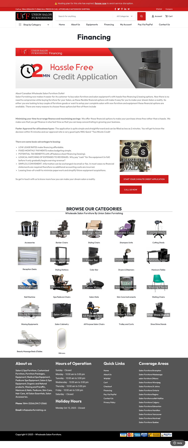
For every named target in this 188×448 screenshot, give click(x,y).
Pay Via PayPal (145, 24)
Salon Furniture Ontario (149, 390)
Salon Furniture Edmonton (150, 406)
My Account (126, 24)
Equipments (92, 24)
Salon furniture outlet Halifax (151, 398)
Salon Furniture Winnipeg (149, 382)
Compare (169, 9)
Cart (106, 382)
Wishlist (159, 9)
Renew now (100, 3)
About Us (75, 24)
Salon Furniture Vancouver (150, 414)
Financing (109, 24)
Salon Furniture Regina (148, 394)
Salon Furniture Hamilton (149, 410)
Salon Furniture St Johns (149, 386)
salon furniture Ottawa (148, 378)
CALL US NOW (130, 189)
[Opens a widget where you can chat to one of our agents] (177, 443)
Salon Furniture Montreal (149, 418)
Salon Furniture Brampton (150, 370)
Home (62, 24)
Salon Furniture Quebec (149, 422)
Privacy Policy (109, 402)
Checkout (108, 386)
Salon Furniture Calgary (149, 402)
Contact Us (164, 24)
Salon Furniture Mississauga (150, 374)
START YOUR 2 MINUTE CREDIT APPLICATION (144, 179)
